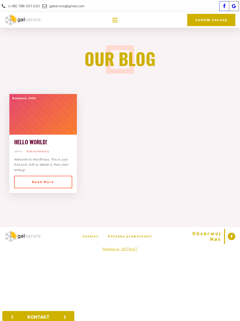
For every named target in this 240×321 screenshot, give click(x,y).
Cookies (90, 236)
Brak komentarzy (38, 151)
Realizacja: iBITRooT (120, 249)
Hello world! (30, 141)
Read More (43, 182)
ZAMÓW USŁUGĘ (211, 20)
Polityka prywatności (130, 236)
